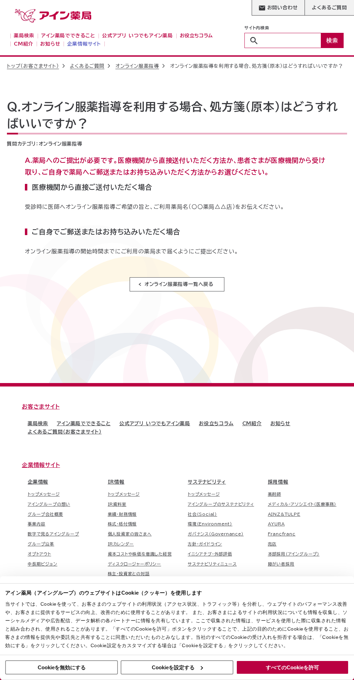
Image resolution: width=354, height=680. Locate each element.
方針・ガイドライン (205, 544)
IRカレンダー (121, 544)
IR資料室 (117, 504)
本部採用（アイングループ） (293, 554)
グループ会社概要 (45, 514)
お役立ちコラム (216, 423)
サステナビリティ (207, 481)
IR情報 (116, 481)
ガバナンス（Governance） (216, 534)
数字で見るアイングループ (53, 534)
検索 (332, 40)
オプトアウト (39, 554)
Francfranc (282, 534)
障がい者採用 (281, 564)
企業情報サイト (41, 465)
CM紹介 (252, 423)
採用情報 (278, 481)
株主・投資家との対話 (129, 573)
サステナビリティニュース (212, 564)
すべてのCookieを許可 (292, 667)
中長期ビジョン (42, 564)
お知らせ (280, 423)
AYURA (276, 524)
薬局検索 (38, 423)
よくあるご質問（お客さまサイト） (65, 431)
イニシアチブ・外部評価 (210, 554)
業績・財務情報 (122, 514)
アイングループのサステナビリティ (221, 504)
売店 (272, 544)
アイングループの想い (49, 504)
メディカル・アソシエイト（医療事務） (302, 504)
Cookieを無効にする (62, 667)
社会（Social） (202, 514)
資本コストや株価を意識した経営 (140, 554)
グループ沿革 (41, 544)
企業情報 (38, 481)
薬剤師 (274, 494)
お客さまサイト (41, 406)
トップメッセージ (43, 494)
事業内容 (36, 524)
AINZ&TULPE (284, 514)
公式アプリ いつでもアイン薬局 (154, 423)
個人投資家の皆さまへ (130, 534)
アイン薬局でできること (84, 423)
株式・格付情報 (122, 524)
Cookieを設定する (173, 667)
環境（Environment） (210, 524)
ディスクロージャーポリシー (134, 564)
